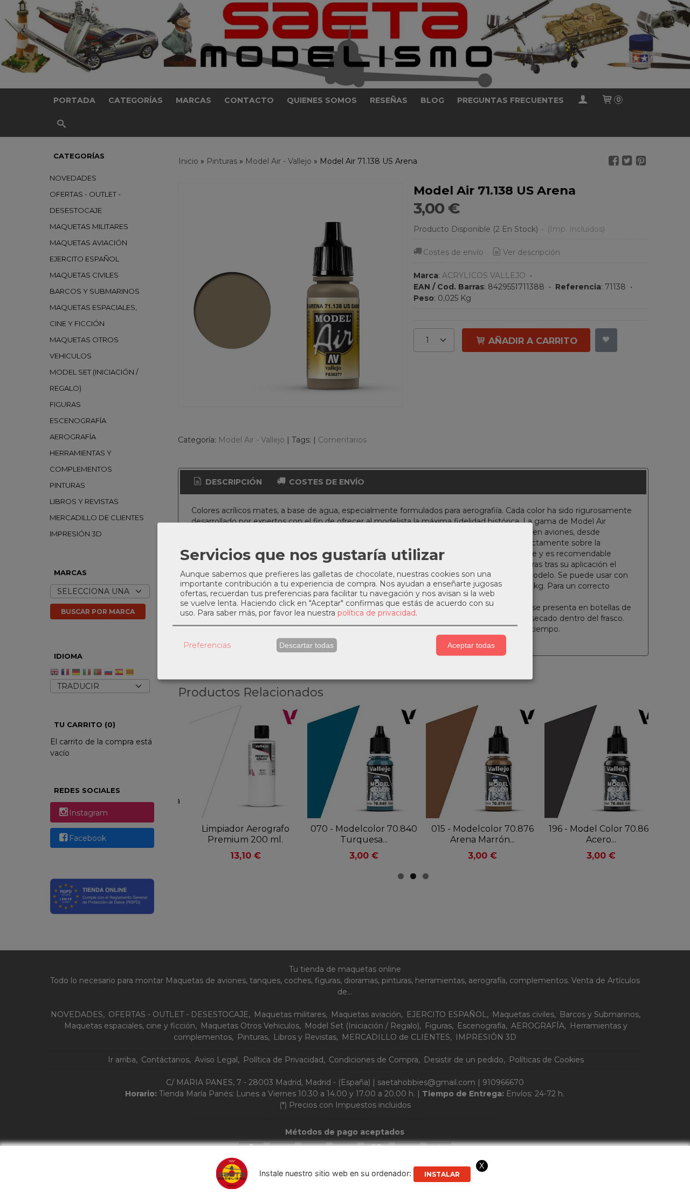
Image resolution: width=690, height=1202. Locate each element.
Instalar (442, 1174)
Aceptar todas (471, 645)
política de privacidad (376, 612)
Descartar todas (306, 645)
